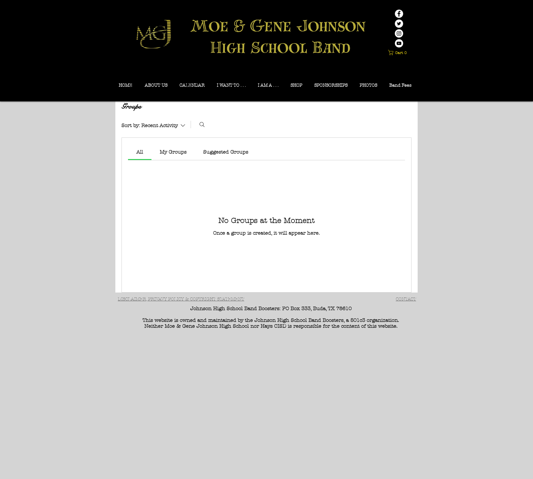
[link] (139, 152)
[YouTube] (399, 43)
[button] (398, 52)
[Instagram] (399, 33)
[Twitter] (399, 23)
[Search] (202, 124)
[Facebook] (399, 14)
